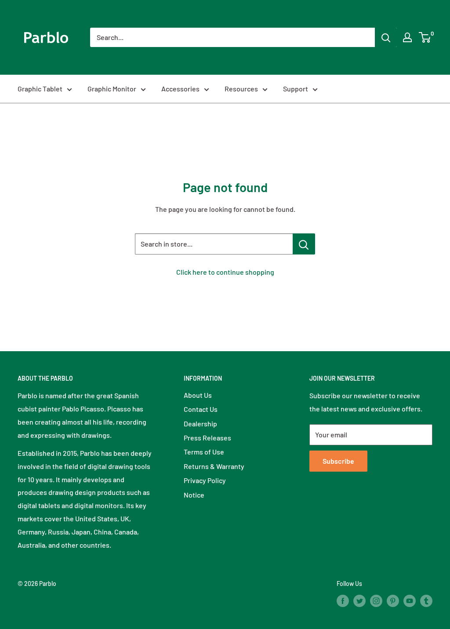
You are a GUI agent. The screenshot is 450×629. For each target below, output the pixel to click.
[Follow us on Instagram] (376, 600)
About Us (198, 395)
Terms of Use (204, 451)
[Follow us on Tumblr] (426, 600)
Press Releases (207, 437)
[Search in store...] (304, 244)
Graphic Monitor (111, 88)
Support (295, 88)
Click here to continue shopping (225, 272)
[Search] (386, 37)
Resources (241, 88)
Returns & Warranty (214, 466)
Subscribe (338, 461)
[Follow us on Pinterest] (393, 600)
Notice (194, 495)
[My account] (407, 37)
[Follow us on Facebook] (343, 600)
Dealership (200, 423)
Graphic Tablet (40, 88)
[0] (425, 37)
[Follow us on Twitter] (359, 600)
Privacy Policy (205, 480)
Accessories (180, 88)
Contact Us (201, 409)
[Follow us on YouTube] (409, 600)
